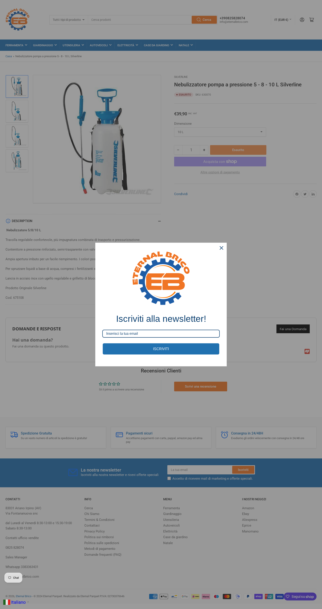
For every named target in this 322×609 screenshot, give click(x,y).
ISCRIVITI (161, 349)
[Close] (221, 248)
